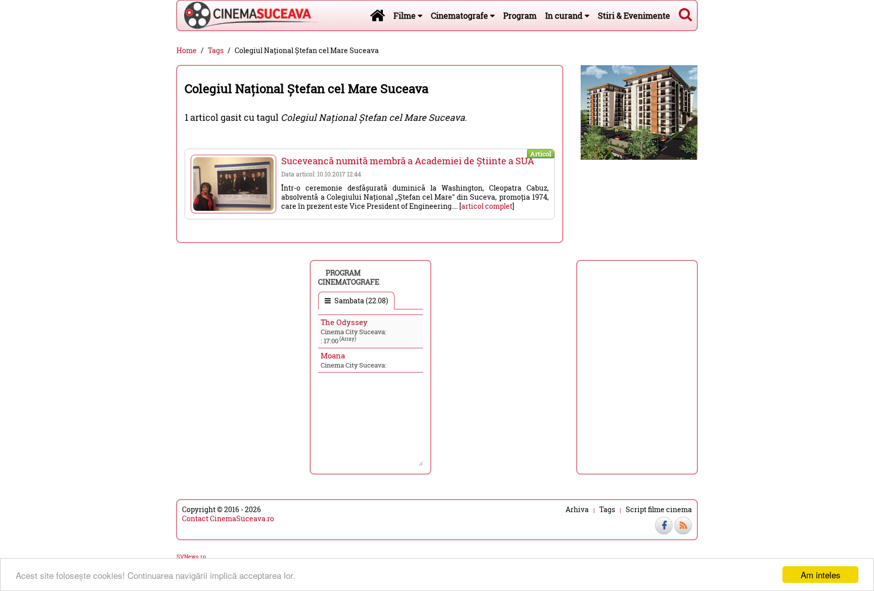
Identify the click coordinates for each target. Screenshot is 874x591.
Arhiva (577, 509)
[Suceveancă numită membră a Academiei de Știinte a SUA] (233, 184)
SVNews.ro (191, 556)
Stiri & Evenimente (634, 15)
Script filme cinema (659, 509)
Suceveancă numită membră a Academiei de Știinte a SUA (407, 161)
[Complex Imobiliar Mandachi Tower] (639, 111)
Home (187, 50)
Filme (406, 15)
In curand (565, 15)
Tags (216, 50)
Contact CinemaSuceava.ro (228, 518)
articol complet (486, 206)
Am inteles (821, 574)
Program (520, 15)
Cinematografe (460, 15)
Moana (333, 355)
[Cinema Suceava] (249, 15)
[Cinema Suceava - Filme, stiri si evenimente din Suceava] (377, 15)
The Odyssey (344, 322)
